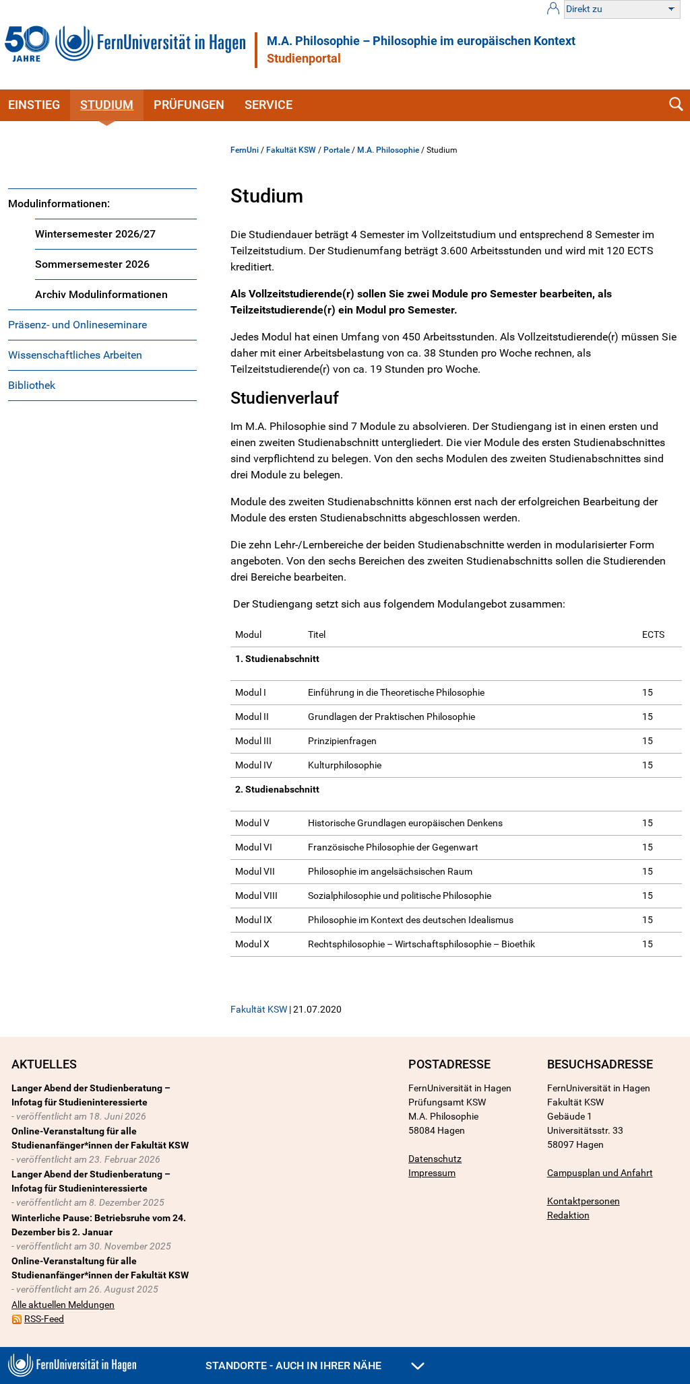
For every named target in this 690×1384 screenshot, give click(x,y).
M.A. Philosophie (388, 150)
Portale (336, 150)
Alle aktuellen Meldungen (63, 1304)
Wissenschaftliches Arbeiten (75, 355)
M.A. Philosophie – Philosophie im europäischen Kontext (421, 41)
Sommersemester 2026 (92, 264)
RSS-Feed (44, 1318)
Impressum (432, 1172)
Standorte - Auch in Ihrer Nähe (295, 1365)
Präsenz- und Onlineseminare (77, 324)
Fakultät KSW (291, 150)
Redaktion (568, 1215)
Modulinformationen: (59, 203)
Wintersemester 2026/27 (95, 233)
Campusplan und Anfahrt (600, 1172)
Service (268, 105)
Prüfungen (189, 105)
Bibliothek (31, 385)
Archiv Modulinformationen (101, 294)
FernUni (244, 150)
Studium (106, 105)
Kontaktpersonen (583, 1201)
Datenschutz (435, 1158)
